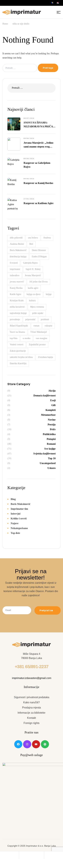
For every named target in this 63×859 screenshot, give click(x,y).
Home (5, 24)
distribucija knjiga (18, 256)
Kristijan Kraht (17, 300)
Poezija (52, 424)
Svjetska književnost (44, 453)
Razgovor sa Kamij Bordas (38, 183)
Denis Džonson (39, 250)
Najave (14, 523)
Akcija (52, 390)
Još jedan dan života (38, 281)
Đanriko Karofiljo (18, 363)
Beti (31, 244)
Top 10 (52, 458)
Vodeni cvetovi (16, 344)
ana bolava (33, 237)
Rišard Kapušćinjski (19, 325)
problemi (45, 319)
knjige (49, 294)
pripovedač (30, 319)
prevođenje (15, 319)
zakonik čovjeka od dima (21, 357)
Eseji (53, 400)
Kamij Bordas (16, 288)
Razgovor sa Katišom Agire (38, 203)
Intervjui (15, 513)
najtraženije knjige (18, 313)
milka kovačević (17, 307)
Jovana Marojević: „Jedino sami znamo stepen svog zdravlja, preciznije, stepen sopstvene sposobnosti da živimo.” (38, 145)
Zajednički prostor (37, 344)
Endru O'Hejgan (39, 256)
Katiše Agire (15, 294)
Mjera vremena (37, 307)
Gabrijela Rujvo (30, 263)
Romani (51, 443)
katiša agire (33, 288)
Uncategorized (48, 463)
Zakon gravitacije (18, 351)
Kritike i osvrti (18, 518)
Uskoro (51, 468)
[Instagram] (27, 744)
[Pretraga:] (20, 67)
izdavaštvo (14, 275)
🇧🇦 (52, 3)
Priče (53, 429)
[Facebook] (18, 744)
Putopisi (51, 439)
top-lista (13, 338)
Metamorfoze (48, 414)
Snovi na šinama (17, 332)
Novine (52, 419)
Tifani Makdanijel (38, 332)
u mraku (26, 338)
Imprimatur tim (19, 508)
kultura (32, 300)
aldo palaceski (16, 237)
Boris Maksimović (18, 250)
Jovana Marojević (33, 275)
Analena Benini (17, 244)
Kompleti (51, 410)
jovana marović (17, 281)
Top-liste (15, 533)
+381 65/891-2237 (31, 666)
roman (36, 325)
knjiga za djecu (33, 294)
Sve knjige (50, 448)
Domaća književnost (44, 395)
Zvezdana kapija (45, 357)
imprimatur (15, 269)
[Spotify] (45, 744)
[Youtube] (36, 744)
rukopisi (48, 325)
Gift (53, 405)
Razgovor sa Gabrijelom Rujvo (37, 165)
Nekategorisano (19, 528)
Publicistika (49, 434)
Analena (47, 237)
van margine (41, 338)
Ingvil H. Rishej (33, 269)
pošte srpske (37, 313)
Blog (13, 499)
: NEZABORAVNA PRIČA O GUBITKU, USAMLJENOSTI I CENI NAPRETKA (39, 124)
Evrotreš (14, 263)
